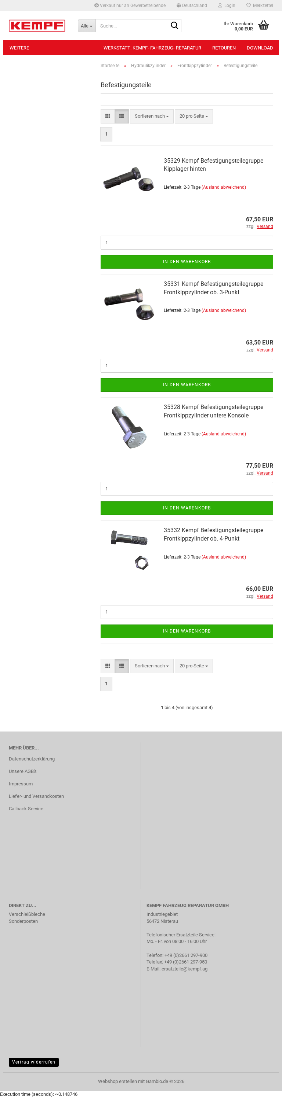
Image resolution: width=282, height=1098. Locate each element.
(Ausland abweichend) (224, 187)
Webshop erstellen (117, 1081)
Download (260, 48)
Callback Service (26, 808)
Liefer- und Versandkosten (36, 796)
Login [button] (228, 5)
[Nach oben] (262, 1087)
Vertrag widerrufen (33, 1062)
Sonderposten (23, 921)
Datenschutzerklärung (32, 759)
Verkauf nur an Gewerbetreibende (132, 5)
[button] (192, 5)
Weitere (19, 48)
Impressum (21, 783)
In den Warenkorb (187, 261)
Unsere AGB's (23, 771)
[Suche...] (174, 26)
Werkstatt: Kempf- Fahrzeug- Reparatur (152, 48)
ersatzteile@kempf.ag (184, 969)
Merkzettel (262, 5)
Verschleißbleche (27, 914)
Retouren (224, 48)
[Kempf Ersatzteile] (38, 25)
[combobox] (152, 116)
